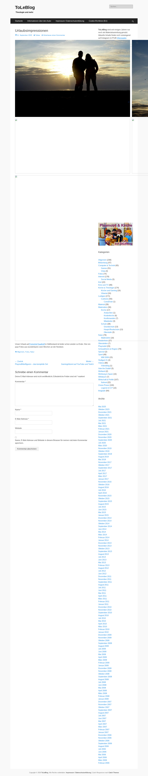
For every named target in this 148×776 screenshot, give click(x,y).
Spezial (101, 352)
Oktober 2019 (103, 451)
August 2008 (103, 679)
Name (18, 410)
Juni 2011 (102, 590)
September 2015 (105, 501)
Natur (32, 352)
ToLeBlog (25, 7)
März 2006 (102, 760)
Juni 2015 (102, 510)
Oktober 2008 (103, 674)
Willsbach (102, 377)
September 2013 (105, 551)
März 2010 (102, 627)
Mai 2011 (102, 593)
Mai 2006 (102, 755)
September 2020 (105, 440)
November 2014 (104, 521)
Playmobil (102, 346)
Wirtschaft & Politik (106, 380)
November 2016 (104, 482)
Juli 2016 (102, 490)
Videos (101, 363)
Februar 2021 (103, 429)
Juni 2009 (102, 652)
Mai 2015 (102, 512)
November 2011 (104, 579)
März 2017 (102, 476)
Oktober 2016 (103, 485)
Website (18, 428)
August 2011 (103, 585)
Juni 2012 (102, 574)
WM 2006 (105, 357)
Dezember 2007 (104, 702)
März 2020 (102, 446)
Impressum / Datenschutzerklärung (70, 21)
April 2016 (102, 493)
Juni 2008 (102, 685)
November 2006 (104, 738)
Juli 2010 (102, 618)
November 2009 (104, 638)
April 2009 (102, 657)
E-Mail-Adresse (22, 419)
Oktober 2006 (103, 741)
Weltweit (101, 371)
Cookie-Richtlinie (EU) (98, 21)
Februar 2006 (103, 763)
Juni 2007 (102, 718)
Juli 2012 (102, 571)
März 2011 (102, 599)
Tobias (37, 35)
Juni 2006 (102, 752)
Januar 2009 (103, 666)
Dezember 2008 (104, 668)
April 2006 (102, 757)
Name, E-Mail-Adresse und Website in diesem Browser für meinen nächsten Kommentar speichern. (51, 441)
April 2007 (102, 724)
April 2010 (102, 624)
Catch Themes (114, 772)
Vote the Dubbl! (104, 368)
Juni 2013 (102, 560)
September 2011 (105, 582)
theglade (101, 391)
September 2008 (105, 677)
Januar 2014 (103, 540)
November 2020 (104, 437)
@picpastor (121, 38)
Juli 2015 (102, 507)
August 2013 (103, 554)
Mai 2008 (102, 688)
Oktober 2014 (103, 524)
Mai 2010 (102, 621)
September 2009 (105, 643)
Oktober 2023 (103, 409)
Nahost (104, 382)
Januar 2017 (103, 479)
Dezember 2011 (104, 576)
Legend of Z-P (107, 388)
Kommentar (20, 382)
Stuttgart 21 (103, 360)
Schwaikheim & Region (108, 349)
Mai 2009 (102, 654)
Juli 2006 (102, 749)
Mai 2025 (102, 407)
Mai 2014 (102, 532)
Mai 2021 (102, 423)
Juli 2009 (102, 649)
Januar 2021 (103, 432)
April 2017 (102, 473)
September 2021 (105, 418)
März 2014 (102, 535)
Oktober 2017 (103, 465)
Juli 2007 (102, 716)
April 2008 (102, 691)
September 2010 (105, 613)
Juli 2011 (102, 588)
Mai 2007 (102, 721)
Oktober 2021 (103, 415)
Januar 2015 (103, 515)
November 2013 (104, 546)
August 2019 (103, 457)
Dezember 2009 (104, 635)
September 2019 (105, 454)
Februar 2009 (103, 663)
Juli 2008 (102, 682)
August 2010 (103, 615)
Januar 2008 (103, 699)
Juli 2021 (102, 421)
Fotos (27, 352)
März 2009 (102, 660)
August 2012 (103, 568)
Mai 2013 (102, 562)
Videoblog (105, 366)
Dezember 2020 (104, 434)
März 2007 (102, 727)
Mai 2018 (102, 459)
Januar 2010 (103, 632)
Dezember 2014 (104, 518)
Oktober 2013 (103, 549)
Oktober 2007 (103, 707)
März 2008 (102, 693)
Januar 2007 (103, 732)
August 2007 (103, 713)
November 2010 (104, 610)
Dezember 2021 (104, 412)
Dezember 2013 (104, 543)
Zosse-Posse (103, 385)
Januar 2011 (103, 604)
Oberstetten (103, 343)
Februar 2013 (103, 565)
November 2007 (104, 704)
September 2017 (105, 468)
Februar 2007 (103, 730)
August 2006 (103, 746)
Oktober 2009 (103, 640)
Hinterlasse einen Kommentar (54, 35)
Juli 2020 (102, 443)
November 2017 (104, 462)
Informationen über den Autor (39, 21)
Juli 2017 (102, 471)
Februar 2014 (103, 537)
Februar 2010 (103, 629)
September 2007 (105, 710)
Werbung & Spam (105, 374)
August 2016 (103, 487)
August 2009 (103, 646)
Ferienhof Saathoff (37, 344)
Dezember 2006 (104, 735)
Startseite (19, 21)
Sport (100, 355)
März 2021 (102, 426)
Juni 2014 (102, 529)
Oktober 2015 (103, 498)
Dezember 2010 (104, 607)
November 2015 (104, 496)
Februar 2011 (103, 601)
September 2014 (105, 526)
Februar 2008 (103, 696)
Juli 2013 (102, 557)
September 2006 (105, 743)
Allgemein (20, 352)
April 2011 (102, 596)
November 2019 (104, 448)
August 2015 (103, 504)
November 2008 (104, 671)
